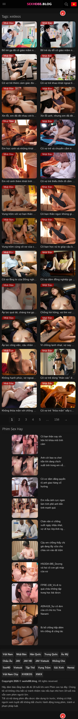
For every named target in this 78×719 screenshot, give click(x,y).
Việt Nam (8, 654)
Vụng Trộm (44, 667)
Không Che (58, 661)
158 (56, 419)
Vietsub (18, 667)
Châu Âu (7, 661)
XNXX (39, 674)
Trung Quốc (51, 654)
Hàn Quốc (35, 654)
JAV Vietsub (42, 661)
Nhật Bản (21, 654)
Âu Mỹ (64, 654)
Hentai (70, 667)
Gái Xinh (59, 667)
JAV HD (28, 661)
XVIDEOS (27, 674)
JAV (18, 661)
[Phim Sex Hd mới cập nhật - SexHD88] (39, 5)
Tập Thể (30, 667)
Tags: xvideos (11, 16)
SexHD (6, 667)
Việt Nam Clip (10, 674)
